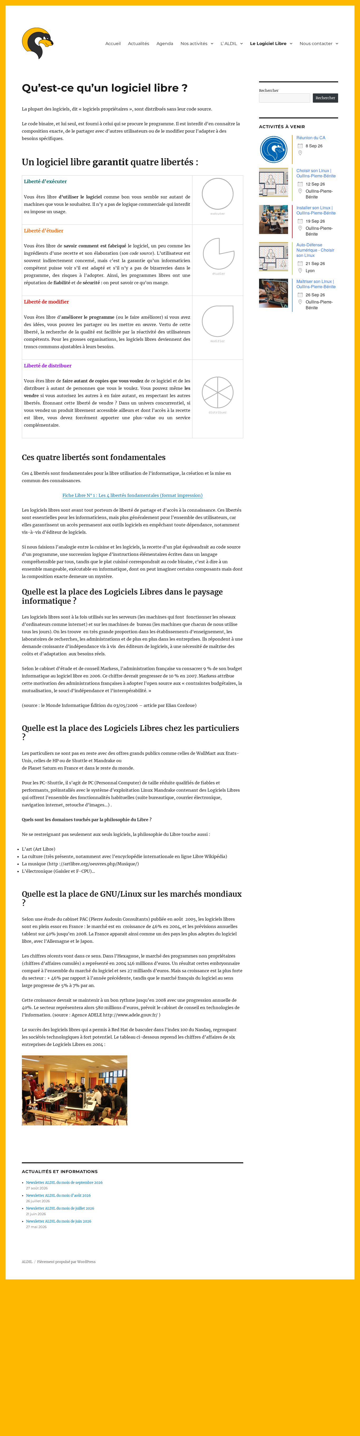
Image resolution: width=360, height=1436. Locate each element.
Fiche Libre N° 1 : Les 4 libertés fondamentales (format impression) (132, 495)
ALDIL (27, 1262)
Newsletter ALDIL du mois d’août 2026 (58, 1195)
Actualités (138, 43)
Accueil (113, 43)
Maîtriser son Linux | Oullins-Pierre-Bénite (316, 284)
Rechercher (269, 90)
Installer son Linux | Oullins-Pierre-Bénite (316, 210)
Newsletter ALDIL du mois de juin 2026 (58, 1221)
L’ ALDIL (229, 43)
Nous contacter (316, 43)
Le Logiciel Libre (268, 43)
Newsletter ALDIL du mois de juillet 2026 (60, 1208)
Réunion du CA (310, 137)
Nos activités (194, 43)
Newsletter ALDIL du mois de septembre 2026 (64, 1182)
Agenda (165, 43)
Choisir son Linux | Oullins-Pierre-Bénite (316, 173)
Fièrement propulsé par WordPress (66, 1262)
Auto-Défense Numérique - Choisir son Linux (315, 250)
